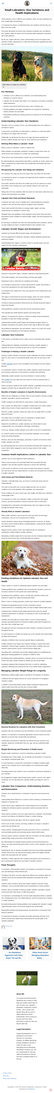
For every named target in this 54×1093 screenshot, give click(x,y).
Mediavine (31, 1089)
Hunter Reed (9, 926)
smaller (7, 379)
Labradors (10, 364)
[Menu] (3, 3)
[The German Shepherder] (27, 3)
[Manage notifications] (51, 1090)
